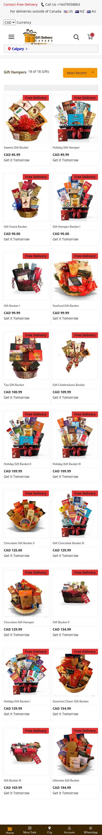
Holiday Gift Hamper (66, 147)
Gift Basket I (12, 306)
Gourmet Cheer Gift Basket (70, 701)
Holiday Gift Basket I (17, 701)
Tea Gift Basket (14, 385)
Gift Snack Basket (15, 227)
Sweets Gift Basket (16, 147)
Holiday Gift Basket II (17, 464)
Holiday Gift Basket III (67, 464)
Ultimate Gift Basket (66, 780)
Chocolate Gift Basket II (19, 543)
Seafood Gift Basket (66, 306)
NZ (81, 11)
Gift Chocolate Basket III (68, 543)
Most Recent (77, 73)
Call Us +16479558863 (62, 4)
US (70, 11)
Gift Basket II (61, 622)
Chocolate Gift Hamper (19, 622)
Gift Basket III (12, 780)
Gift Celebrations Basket (69, 385)
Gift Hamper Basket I (66, 227)
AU (93, 11)
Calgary (18, 48)
